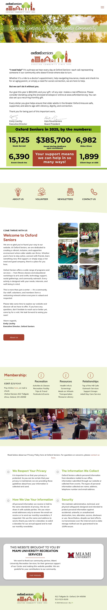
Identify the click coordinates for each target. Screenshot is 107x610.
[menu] (102, 7)
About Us (18, 199)
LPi (72, 603)
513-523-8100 (61, 599)
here (16, 388)
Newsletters (65, 199)
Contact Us (89, 199)
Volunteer (41, 199)
